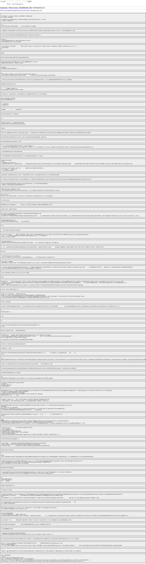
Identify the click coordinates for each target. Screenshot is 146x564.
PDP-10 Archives (13, 7)
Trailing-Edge (4, 7)
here (34, 10)
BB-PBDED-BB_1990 (25, 7)
